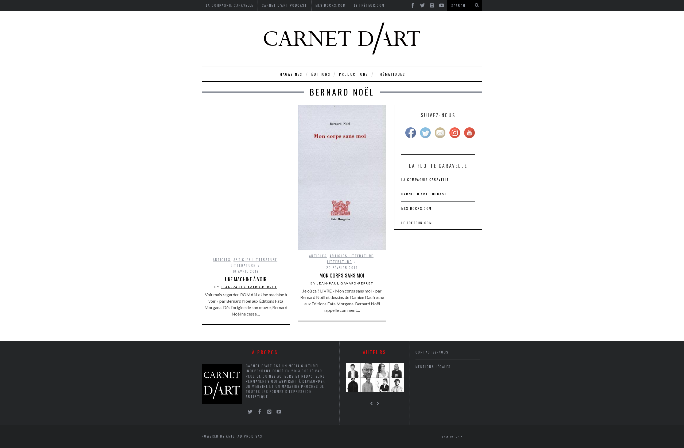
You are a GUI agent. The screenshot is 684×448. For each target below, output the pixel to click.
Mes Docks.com (416, 208)
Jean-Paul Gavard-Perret (249, 287)
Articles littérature (255, 259)
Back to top (451, 436)
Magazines (290, 74)
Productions (353, 74)
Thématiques (391, 74)
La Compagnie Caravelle (425, 179)
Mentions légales (433, 366)
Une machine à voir (246, 279)
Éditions (320, 74)
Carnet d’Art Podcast (424, 194)
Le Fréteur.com (416, 223)
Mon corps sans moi (342, 275)
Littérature (243, 265)
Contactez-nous (432, 352)
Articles (222, 259)
